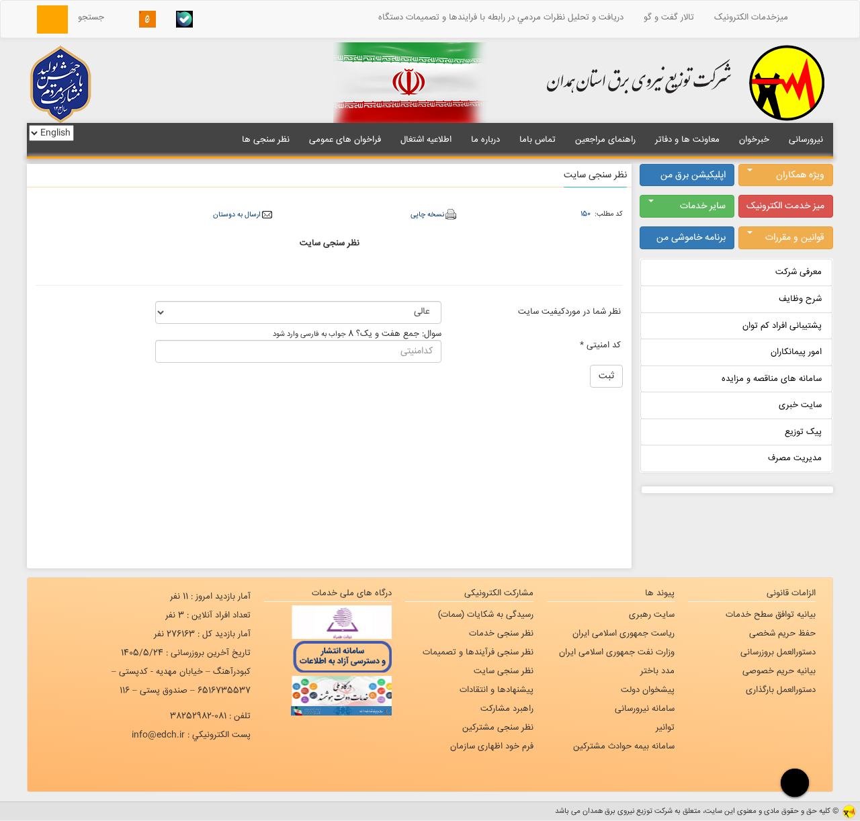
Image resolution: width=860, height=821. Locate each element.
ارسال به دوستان (236, 214)
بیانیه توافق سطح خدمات (771, 614)
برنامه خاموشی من (691, 237)
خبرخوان (754, 139)
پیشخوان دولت (648, 690)
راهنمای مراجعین (605, 139)
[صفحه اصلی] (815, 17)
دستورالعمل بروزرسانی (778, 652)
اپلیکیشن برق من (693, 175)
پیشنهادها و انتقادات (496, 690)
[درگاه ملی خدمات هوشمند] (328, 689)
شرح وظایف (800, 299)
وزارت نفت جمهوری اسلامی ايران (617, 652)
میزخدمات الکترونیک (751, 17)
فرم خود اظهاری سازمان (491, 746)
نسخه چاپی (427, 214)
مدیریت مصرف (795, 458)
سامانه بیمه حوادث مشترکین (624, 746)
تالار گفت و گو (669, 17)
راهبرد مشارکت (506, 709)
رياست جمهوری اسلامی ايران (623, 633)
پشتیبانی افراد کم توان (782, 326)
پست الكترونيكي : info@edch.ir (191, 735)
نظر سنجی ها (266, 139)
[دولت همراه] (328, 622)
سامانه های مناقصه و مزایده (772, 379)
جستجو (95, 17)
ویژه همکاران (800, 175)
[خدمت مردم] (328, 711)
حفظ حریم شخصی (782, 633)
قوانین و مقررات (794, 237)
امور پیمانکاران (796, 352)
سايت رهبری (652, 614)
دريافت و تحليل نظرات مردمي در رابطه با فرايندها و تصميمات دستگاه (501, 17)
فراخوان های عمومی (345, 139)
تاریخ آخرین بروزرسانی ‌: (186, 653)
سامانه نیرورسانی (645, 709)
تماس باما (537, 139)
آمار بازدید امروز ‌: (210, 596)
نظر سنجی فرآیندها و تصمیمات (478, 652)
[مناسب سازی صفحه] (793, 782)
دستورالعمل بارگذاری (781, 690)
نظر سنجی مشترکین (497, 727)
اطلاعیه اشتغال (426, 139)
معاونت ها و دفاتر (687, 139)
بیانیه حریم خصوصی (779, 671)
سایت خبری (800, 405)
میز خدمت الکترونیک (785, 206)
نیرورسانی (806, 139)
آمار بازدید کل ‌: (202, 634)
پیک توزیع (803, 432)
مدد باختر (657, 671)
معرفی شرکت (798, 272)
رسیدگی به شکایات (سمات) (485, 614)
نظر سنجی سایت (503, 671)
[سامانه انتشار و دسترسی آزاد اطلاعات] (328, 656)
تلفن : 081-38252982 (210, 716)
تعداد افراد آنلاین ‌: (208, 615)
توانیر (665, 727)
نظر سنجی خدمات (501, 633)
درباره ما (485, 139)
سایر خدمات (703, 206)
